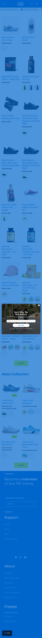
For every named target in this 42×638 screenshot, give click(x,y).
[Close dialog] (39, 305)
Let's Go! (21, 325)
